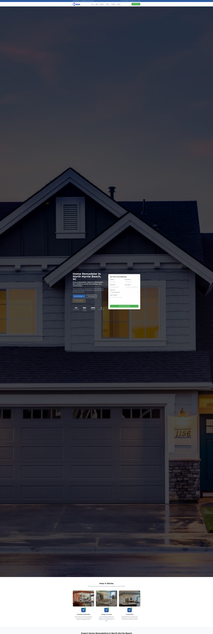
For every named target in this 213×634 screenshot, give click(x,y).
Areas (107, 4)
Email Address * (113, 284)
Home (92, 4)
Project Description (113, 295)
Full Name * (112, 279)
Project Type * (112, 289)
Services (101, 4)
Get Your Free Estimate (125, 306)
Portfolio (113, 4)
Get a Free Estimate (78, 296)
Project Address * (128, 284)
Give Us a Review (79, 300)
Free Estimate (136, 4)
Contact (118, 4)
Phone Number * (128, 279)
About (97, 4)
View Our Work (91, 296)
